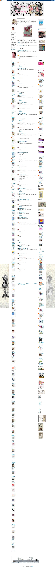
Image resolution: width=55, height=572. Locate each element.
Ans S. (20, 193)
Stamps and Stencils (41, 313)
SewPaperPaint (13, 243)
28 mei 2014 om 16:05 (23, 133)
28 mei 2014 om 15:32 (22, 127)
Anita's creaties (41, 161)
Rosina (20, 174)
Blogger (32, 566)
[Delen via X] (27, 45)
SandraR (20, 188)
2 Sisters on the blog (41, 264)
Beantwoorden (20, 66)
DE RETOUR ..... (13, 189)
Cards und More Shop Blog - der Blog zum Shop (41, 288)
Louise (20, 133)
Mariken (20, 169)
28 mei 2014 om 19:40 (23, 169)
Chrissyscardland (41, 79)
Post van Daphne (13, 216)
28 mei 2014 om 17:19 (25, 152)
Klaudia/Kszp (13, 227)
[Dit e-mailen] (25, 45)
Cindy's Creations (13, 352)
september (40, 404)
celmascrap (13, 77)
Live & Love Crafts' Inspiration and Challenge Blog (41, 364)
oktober (40, 403)
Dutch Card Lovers (41, 259)
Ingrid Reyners (20, 68)
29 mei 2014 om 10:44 (22, 244)
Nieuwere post (19, 283)
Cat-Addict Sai (40, 122)
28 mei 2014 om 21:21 (23, 193)
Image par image (13, 152)
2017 (39, 398)
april (39, 408)
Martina (18, 22)
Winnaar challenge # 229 (43, 228)
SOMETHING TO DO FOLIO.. (43, 81)
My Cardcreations (13, 262)
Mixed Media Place (41, 281)
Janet (12, 513)
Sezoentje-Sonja (13, 542)
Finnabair (13, 62)
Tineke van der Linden (21, 199)
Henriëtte (20, 257)
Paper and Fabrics (41, 127)
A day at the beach (42, 112)
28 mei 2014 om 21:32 (26, 199)
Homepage (27, 283)
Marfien (20, 122)
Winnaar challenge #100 (43, 266)
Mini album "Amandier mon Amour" (13, 113)
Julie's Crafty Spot (41, 99)
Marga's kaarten (13, 503)
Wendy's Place (13, 498)
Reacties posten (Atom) (23, 284)
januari (39, 411)
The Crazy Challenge (41, 342)
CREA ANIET (13, 335)
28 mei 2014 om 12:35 (24, 102)
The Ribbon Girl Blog (41, 325)
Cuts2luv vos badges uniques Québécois (41, 319)
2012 (39, 413)
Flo (19, 244)
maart (39, 409)
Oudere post (35, 283)
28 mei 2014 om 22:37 (23, 208)
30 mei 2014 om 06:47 (23, 257)
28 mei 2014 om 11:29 (25, 68)
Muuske (20, 208)
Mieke (34, 41)
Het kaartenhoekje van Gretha (13, 401)
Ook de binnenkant (43, 96)
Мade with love (13, 488)
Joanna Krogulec (13, 323)
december (40, 401)
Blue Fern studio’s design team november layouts (13, 185)
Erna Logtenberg (21, 248)
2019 (39, 396)
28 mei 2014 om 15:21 (23, 122)
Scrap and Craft (41, 331)
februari (40, 410)
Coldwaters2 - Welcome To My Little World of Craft (41, 105)
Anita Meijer (20, 217)
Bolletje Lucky (40, 84)
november (40, 402)
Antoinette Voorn (21, 50)
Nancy (20, 95)
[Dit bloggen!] (26, 45)
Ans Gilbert (20, 141)
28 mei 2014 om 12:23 (23, 95)
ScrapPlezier (40, 302)
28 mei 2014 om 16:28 (24, 141)
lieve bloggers (13, 460)
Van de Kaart (40, 166)
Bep (19, 127)
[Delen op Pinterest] (28, 45)
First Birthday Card (43, 101)
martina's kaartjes (21, 152)
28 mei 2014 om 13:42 (23, 113)
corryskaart (20, 102)
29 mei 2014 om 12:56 (25, 248)
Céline (20, 212)
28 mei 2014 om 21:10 (23, 188)
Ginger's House (13, 508)
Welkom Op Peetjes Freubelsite (13, 470)
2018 (39, 397)
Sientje (20, 113)
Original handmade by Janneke (13, 454)
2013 (39, 412)
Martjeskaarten (13, 341)
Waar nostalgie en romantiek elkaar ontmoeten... (13, 463)
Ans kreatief (13, 418)
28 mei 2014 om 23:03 (24, 217)
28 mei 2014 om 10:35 (25, 50)
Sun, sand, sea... (42, 85)
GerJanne (13, 288)
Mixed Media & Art (41, 308)
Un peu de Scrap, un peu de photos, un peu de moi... (13, 111)
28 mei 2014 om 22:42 (23, 212)
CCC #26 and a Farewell (42, 360)
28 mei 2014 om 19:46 (23, 174)
